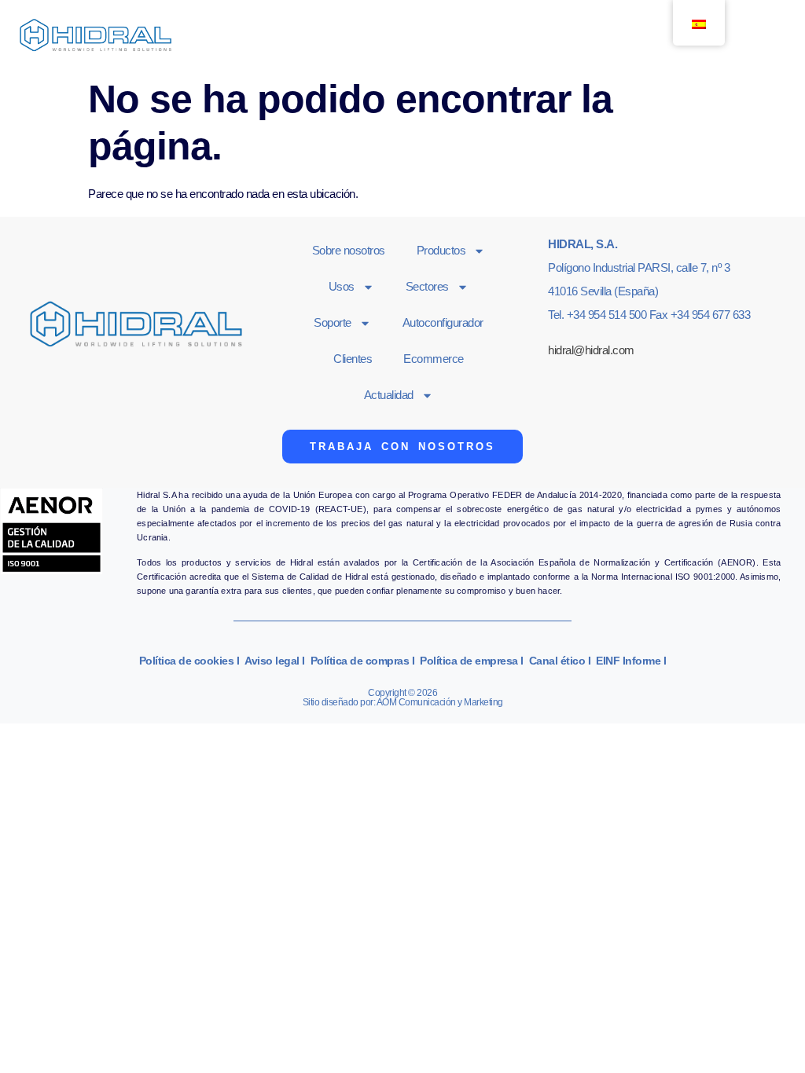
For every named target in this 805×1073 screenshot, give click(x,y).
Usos (342, 286)
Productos (441, 250)
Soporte (332, 322)
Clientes (352, 358)
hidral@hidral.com (591, 350)
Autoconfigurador (442, 322)
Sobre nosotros (348, 250)
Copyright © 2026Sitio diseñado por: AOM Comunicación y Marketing (403, 697)
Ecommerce (433, 358)
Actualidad (389, 394)
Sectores (427, 286)
